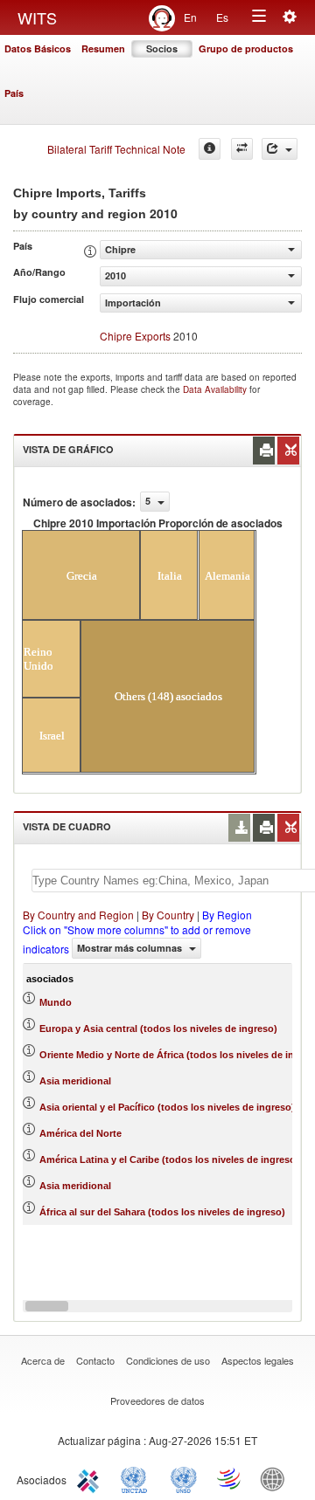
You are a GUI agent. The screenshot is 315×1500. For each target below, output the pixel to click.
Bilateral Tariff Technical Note (116, 148)
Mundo (55, 1002)
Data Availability (216, 389)
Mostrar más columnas (131, 947)
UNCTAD (137, 1478)
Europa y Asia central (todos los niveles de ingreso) (158, 1028)
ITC (91, 1478)
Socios (162, 48)
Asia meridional (75, 1081)
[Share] (280, 149)
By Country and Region (78, 914)
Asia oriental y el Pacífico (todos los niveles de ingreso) (167, 1107)
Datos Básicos (37, 48)
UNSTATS (183, 1478)
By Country (168, 914)
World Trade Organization (230, 1478)
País (14, 93)
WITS (37, 17)
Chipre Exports (135, 335)
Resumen (103, 48)
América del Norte (80, 1133)
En (190, 17)
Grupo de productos (246, 48)
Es (222, 17)
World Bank (276, 1478)
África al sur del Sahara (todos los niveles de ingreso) (162, 1212)
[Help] (209, 149)
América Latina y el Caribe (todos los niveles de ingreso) (169, 1159)
